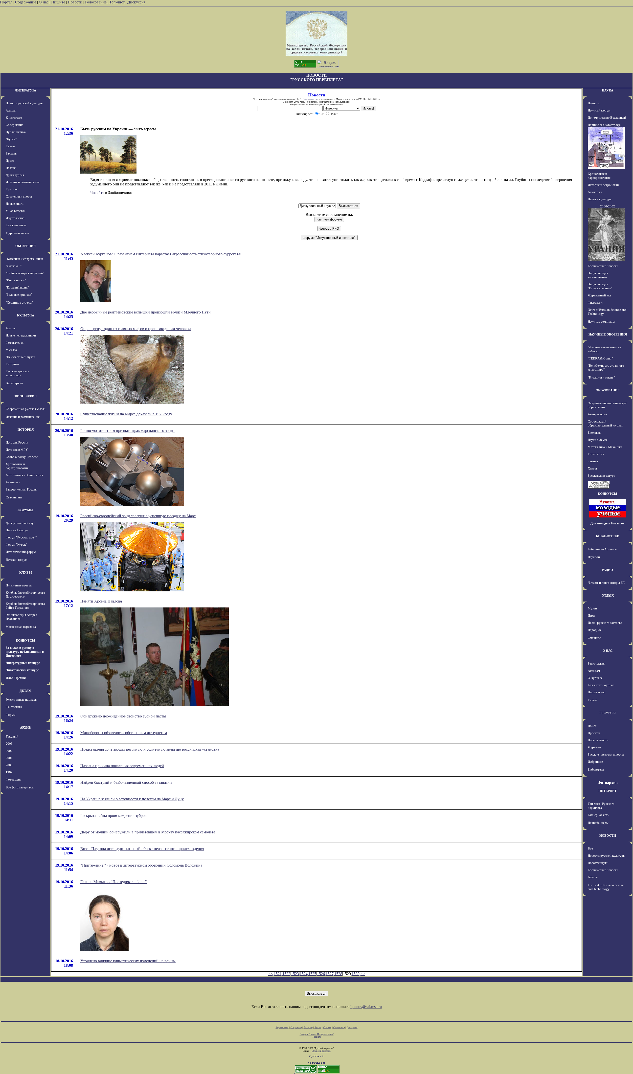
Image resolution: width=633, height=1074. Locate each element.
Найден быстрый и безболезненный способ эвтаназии (126, 782)
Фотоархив (13, 779)
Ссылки (327, 1027)
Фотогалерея (14, 342)
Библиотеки (596, 769)
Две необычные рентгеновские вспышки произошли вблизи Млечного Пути (145, 312)
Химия (592, 468)
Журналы (594, 747)
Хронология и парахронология (17, 466)
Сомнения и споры (19, 196)
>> (363, 974)
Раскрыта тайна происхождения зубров (113, 815)
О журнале (595, 678)
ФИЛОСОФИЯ (25, 396)
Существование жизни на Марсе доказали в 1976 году (126, 414)
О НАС (607, 650)
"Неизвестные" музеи (20, 357)
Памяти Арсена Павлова (101, 601)
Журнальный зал (17, 233)
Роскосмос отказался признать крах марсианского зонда (127, 430)
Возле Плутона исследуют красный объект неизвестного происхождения (142, 849)
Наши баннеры (598, 823)
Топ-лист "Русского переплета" (601, 805)
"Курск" (11, 139)
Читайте (97, 192)
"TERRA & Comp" (600, 358)
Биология (594, 432)
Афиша (11, 110)
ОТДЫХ (608, 595)
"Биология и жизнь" (601, 377)
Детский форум (16, 559)
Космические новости (603, 266)
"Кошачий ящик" (17, 287)
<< (270, 974)
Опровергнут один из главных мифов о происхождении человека (135, 329)
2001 (9, 758)
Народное (595, 630)
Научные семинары (601, 321)
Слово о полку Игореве (22, 457)
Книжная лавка (16, 225)
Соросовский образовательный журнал (605, 423)
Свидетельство (310, 99)
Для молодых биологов (607, 523)
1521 (278, 974)
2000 (9, 765)
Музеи (592, 608)
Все (590, 848)
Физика (593, 461)
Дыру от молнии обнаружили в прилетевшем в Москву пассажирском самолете (147, 832)
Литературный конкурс (23, 663)
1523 (295, 974)
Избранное (595, 761)
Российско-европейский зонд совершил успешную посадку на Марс (138, 516)
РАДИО (607, 570)
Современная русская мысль (25, 409)
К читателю (14, 117)
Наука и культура (599, 199)
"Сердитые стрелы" (19, 302)
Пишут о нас (596, 692)
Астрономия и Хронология (24, 475)
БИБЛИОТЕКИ (607, 536)
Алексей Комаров (321, 1051)
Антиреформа (597, 414)
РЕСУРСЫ (607, 713)
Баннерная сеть (598, 815)
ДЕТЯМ (25, 691)
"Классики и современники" (25, 259)
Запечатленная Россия (21, 489)
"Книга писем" (16, 280)
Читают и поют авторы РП (606, 582)
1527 (330, 974)
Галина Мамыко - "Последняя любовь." (113, 882)
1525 (312, 974)
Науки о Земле (598, 440)
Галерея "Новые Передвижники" (317, 1034)
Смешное (594, 638)
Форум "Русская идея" (21, 537)
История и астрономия (603, 185)
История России (17, 442)
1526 (321, 974)
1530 (356, 974)
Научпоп (594, 557)
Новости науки (598, 863)
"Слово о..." (14, 266)
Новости (75, 2)
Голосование (96, 2)
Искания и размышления (23, 182)
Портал (6, 2)
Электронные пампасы (21, 699)
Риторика (12, 364)
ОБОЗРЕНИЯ (25, 246)
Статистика (339, 1027)
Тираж (592, 700)
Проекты (594, 733)
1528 (338, 974)
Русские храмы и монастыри (17, 373)
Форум (10, 714)
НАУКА (607, 90)
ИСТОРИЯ (26, 429)
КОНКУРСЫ (25, 640)
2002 (9, 751)
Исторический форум (21, 552)
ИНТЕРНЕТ (607, 791)
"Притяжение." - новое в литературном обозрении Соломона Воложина (141, 865)
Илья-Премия (16, 678)
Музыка (11, 350)
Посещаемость (598, 740)
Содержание (25, 2)
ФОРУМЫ (25, 510)
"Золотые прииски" (19, 294)
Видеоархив (14, 383)
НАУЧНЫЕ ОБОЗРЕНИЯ (607, 334)
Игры (591, 615)
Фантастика (14, 707)
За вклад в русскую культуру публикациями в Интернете (25, 651)
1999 (9, 772)
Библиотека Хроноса (602, 549)
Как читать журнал (601, 685)
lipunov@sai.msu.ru (366, 1007)
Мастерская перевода (21, 626)
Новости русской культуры (24, 103)
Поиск (592, 726)
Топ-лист (117, 2)
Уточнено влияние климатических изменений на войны (128, 961)
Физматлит (595, 302)
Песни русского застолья (605, 623)
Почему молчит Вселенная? (607, 117)
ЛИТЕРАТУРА (25, 90)
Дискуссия (136, 2)
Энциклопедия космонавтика (598, 275)
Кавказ (10, 146)
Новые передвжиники (21, 335)
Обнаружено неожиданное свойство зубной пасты (123, 716)
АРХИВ (25, 727)
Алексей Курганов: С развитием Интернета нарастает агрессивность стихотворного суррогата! (160, 254)
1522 (286, 974)
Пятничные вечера (19, 585)
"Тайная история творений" (25, 273)
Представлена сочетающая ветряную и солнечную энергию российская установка (149, 749)
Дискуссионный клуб (20, 523)
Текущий (12, 736)
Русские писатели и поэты (606, 754)
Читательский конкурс (22, 670)
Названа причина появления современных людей (122, 766)
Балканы (11, 153)
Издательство (15, 218)
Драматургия (15, 175)
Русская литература (601, 475)
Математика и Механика (605, 447)
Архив (318, 1027)
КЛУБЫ (25, 572)
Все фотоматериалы (20, 787)
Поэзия (11, 168)
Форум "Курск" (16, 544)
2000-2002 (607, 206)
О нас (43, 2)
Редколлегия (596, 663)
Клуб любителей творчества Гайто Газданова (25, 605)
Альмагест (13, 482)
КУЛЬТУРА (25, 315)
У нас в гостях (15, 211)
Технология (596, 454)
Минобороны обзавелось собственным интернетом (123, 733)
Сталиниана (14, 497)
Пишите (58, 2)
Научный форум (17, 530)
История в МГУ (17, 449)
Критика (12, 189)
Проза (10, 160)
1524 (304, 974)
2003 (9, 743)
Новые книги (14, 203)
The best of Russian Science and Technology (606, 887)
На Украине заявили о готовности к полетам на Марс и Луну (132, 799)
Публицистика (16, 132)
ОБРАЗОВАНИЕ (608, 390)
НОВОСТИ (607, 835)
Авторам (594, 670)
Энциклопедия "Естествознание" (600, 286)
